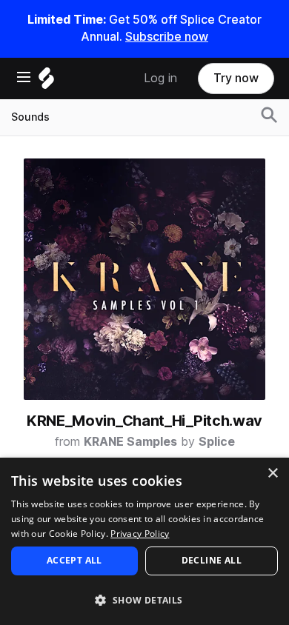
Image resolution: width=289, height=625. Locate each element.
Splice (217, 442)
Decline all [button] (212, 560)
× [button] (272, 473)
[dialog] (144, 541)
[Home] (46, 82)
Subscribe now (166, 37)
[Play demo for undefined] (144, 279)
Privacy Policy (139, 533)
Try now (236, 78)
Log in (160, 78)
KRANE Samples (130, 442)
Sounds (30, 117)
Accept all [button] (74, 560)
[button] (144, 599)
